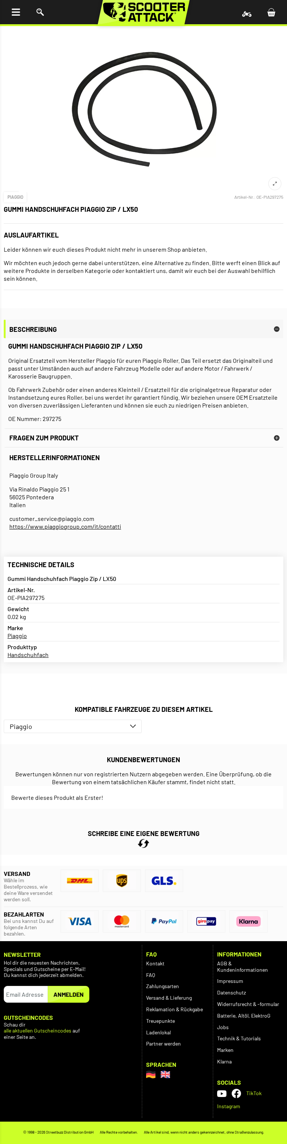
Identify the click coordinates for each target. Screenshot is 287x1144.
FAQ (150, 975)
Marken (225, 1050)
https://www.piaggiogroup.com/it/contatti (65, 526)
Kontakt (155, 963)
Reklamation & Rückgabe (174, 1009)
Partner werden (163, 1043)
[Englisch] (165, 1074)
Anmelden (68, 994)
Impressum (230, 981)
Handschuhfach (28, 654)
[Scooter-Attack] (143, 12)
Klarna (224, 1061)
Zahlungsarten (162, 986)
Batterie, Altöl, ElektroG (244, 1015)
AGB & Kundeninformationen (242, 966)
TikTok (254, 1093)
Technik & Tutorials (239, 1038)
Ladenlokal (158, 1032)
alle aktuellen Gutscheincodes (37, 1031)
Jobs (223, 1027)
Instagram (228, 1106)
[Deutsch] (150, 1074)
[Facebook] (236, 1093)
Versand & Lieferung (169, 997)
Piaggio (15, 196)
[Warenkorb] (271, 12)
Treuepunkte (160, 1021)
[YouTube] (221, 1093)
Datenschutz (231, 992)
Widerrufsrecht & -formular (248, 1004)
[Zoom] (274, 183)
